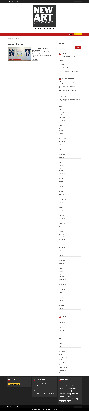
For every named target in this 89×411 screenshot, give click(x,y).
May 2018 (61, 274)
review (19, 59)
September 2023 (62, 160)
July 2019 (61, 252)
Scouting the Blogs (63, 357)
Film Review (62, 333)
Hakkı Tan (61, 82)
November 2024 (62, 138)
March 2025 (61, 133)
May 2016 (61, 308)
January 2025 (62, 136)
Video (60, 373)
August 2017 (62, 292)
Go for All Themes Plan (14, 384)
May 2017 (61, 300)
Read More (35, 59)
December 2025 (62, 120)
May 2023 (61, 168)
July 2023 (61, 162)
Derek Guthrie (62, 325)
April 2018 (61, 276)
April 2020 (61, 234)
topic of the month (63, 367)
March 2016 (61, 311)
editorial (61, 327)
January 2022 (62, 194)
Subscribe (79, 34)
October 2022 (62, 176)
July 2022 (61, 184)
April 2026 (61, 112)
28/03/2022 (45, 51)
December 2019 (62, 239)
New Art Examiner (44, 28)
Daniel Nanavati (62, 86)
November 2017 (62, 284)
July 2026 (61, 109)
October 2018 (62, 263)
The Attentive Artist (63, 365)
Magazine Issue (62, 346)
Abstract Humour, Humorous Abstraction (68, 67)
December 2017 (62, 282)
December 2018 (62, 260)
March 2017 (61, 305)
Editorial (61, 60)
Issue (60, 338)
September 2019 (62, 247)
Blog (18, 406)
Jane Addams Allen (63, 341)
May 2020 (61, 231)
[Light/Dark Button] (70, 34)
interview (14, 59)
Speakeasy (61, 64)
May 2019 (61, 255)
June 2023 (61, 165)
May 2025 (61, 131)
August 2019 (62, 250)
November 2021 (62, 197)
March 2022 (61, 191)
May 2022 (61, 186)
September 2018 (62, 266)
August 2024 (62, 144)
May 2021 (61, 207)
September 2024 (62, 141)
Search (62, 44)
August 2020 (62, 223)
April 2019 (61, 258)
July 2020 (61, 226)
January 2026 (62, 117)
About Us (9, 34)
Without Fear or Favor (11, 406)
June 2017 (61, 297)
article (11, 59)
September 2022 (62, 178)
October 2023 (62, 157)
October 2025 (62, 123)
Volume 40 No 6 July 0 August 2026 (67, 56)
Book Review (62, 322)
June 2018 (61, 271)
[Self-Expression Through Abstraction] (19, 54)
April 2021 (61, 210)
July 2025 (61, 128)
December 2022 (62, 173)
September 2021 (62, 199)
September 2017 (62, 289)
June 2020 (61, 229)
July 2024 (61, 146)
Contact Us (16, 34)
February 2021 (62, 213)
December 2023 (62, 154)
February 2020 (62, 236)
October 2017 (62, 287)
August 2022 (62, 181)
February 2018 (62, 279)
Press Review (62, 351)
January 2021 (62, 215)
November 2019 (62, 242)
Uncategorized (62, 370)
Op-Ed (60, 349)
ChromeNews (48, 409)
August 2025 (62, 125)
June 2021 (61, 205)
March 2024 (61, 152)
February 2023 (62, 170)
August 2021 (62, 202)
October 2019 (62, 244)
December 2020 (62, 218)
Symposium (61, 362)
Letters (60, 343)
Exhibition (61, 330)
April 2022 (61, 189)
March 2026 (61, 115)
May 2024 (61, 149)
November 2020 (62, 221)
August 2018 (62, 268)
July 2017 (61, 295)
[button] (73, 34)
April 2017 (61, 303)
